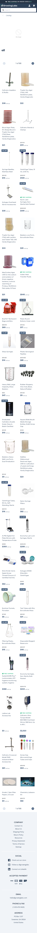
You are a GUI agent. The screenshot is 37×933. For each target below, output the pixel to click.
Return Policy (18, 835)
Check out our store (19, 860)
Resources (18, 838)
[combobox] (18, 10)
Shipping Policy (18, 832)
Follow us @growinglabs (20, 865)
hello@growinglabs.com (18, 898)
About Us (18, 829)
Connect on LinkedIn (19, 869)
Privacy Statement (18, 841)
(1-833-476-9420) (18, 907)
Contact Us (18, 826)
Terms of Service (18, 844)
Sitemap (18, 847)
